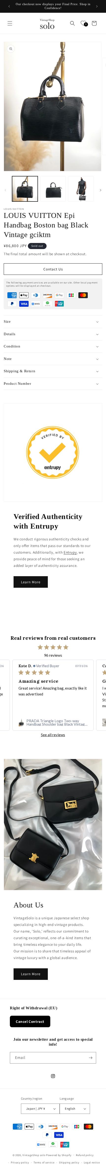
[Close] (97, 524)
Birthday (17, 582)
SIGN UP (53, 635)
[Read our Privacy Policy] (92, 619)
